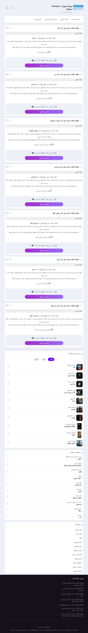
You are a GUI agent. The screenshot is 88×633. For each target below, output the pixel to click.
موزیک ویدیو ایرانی (51, 19)
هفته (51, 359)
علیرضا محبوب (77, 571)
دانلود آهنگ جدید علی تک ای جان (66, 167)
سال (36, 359)
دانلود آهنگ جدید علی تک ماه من (66, 74)
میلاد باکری (78, 530)
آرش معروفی (78, 550)
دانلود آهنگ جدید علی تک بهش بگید (65, 213)
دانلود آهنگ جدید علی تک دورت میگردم (64, 120)
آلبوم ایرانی (37, 19)
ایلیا (81, 538)
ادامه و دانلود (44, 65)
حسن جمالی (78, 542)
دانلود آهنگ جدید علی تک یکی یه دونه (65, 305)
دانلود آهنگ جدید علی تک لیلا (68, 28)
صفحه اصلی (76, 19)
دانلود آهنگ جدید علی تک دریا (68, 259)
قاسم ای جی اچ (77, 554)
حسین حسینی (77, 567)
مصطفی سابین (77, 563)
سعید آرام (79, 534)
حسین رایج (78, 558)
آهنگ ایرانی (64, 19)
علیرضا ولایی (78, 546)
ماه (44, 359)
